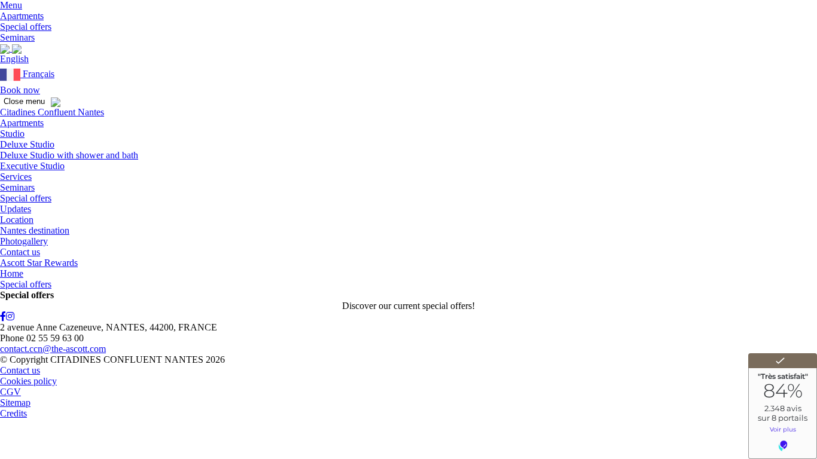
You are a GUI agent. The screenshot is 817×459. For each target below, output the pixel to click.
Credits (13, 413)
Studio (12, 133)
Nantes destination (34, 230)
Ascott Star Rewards (39, 263)
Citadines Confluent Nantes (52, 112)
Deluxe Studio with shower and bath (69, 155)
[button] (11, 5)
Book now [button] (20, 90)
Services (16, 177)
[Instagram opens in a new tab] (10, 316)
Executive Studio (32, 166)
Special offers (25, 198)
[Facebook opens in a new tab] (3, 316)
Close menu (24, 101)
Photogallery (24, 241)
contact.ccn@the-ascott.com (53, 349)
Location (16, 220)
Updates (15, 209)
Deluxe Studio (27, 144)
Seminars (17, 187)
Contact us (20, 252)
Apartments (22, 123)
